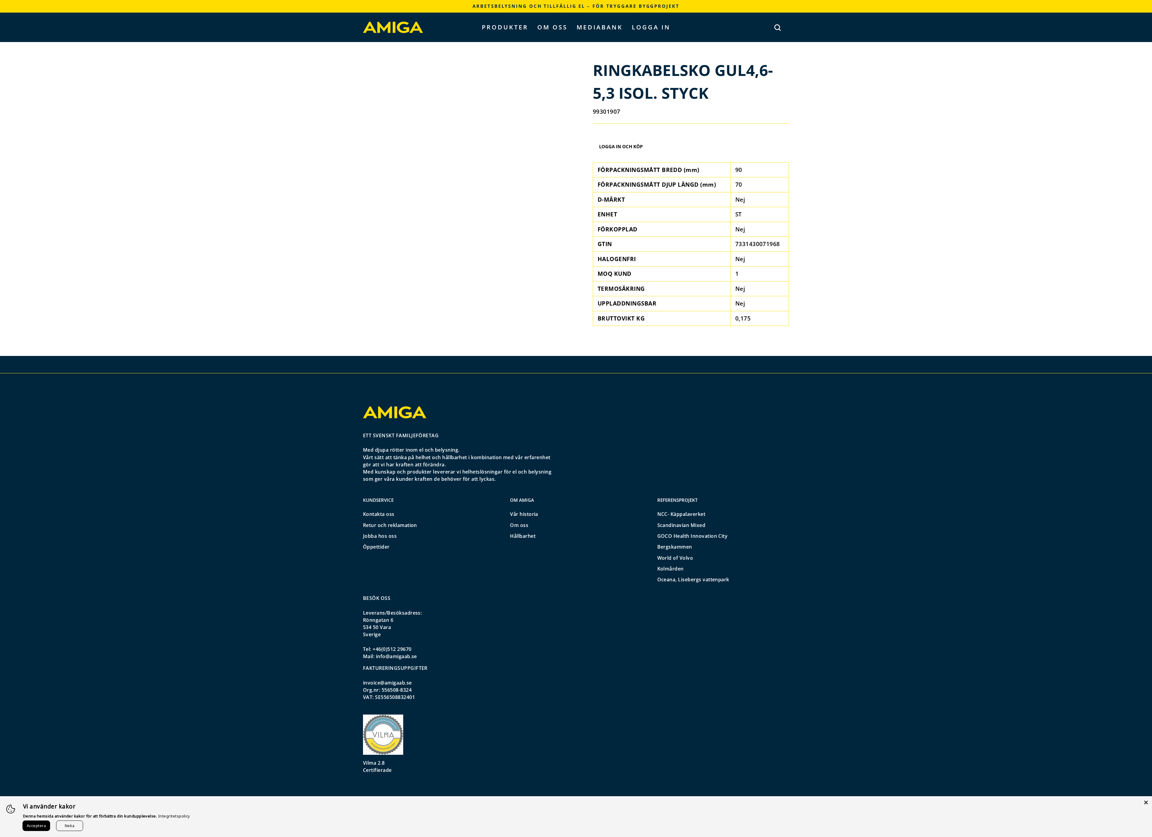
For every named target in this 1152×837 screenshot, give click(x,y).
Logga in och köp (621, 146)
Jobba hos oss (380, 536)
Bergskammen (674, 546)
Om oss (552, 27)
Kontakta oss (378, 514)
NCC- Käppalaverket (681, 514)
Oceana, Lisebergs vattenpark (693, 579)
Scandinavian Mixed (681, 525)
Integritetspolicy (174, 816)
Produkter (505, 27)
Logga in (651, 27)
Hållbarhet (523, 536)
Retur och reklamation (390, 525)
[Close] (1146, 802)
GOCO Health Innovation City (692, 536)
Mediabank (600, 27)
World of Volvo (675, 558)
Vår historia (524, 514)
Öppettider (376, 546)
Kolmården (670, 568)
